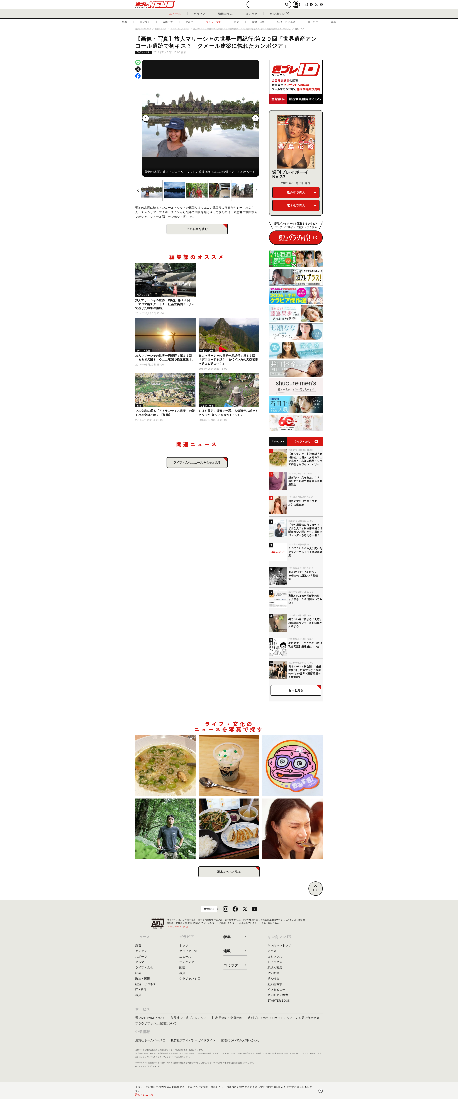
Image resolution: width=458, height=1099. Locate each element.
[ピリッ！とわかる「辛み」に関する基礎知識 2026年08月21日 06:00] (292, 829)
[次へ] (255, 118)
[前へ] (145, 118)
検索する (287, 4)
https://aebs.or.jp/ (177, 926)
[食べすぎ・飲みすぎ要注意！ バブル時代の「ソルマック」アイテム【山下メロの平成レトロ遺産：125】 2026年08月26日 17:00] (292, 765)
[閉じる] (320, 1091)
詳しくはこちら (144, 1094)
